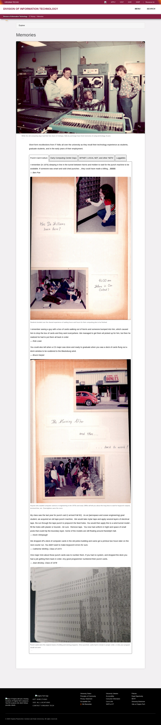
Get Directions (41, 699)
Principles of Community (88, 696)
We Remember (87, 704)
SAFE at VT (110, 704)
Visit (122, 2)
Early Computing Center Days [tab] (63, 158)
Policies (134, 693)
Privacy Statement (86, 699)
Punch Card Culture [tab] (39, 158)
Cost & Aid (109, 701)
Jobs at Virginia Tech (138, 704)
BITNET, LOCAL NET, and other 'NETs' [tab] (96, 158)
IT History (32, 16)
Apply (113, 2)
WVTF (134, 699)
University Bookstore (138, 701)
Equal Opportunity (137, 696)
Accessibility (110, 696)
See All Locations (42, 702)
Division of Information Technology (15, 16)
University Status (85, 693)
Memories (40, 16)
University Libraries (112, 693)
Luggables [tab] (120, 158)
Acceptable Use (85, 701)
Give (130, 2)
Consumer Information (113, 699)
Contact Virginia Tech (44, 705)
